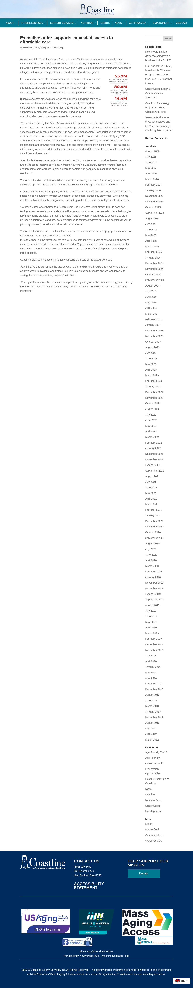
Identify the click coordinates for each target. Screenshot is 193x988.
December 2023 (154, 330)
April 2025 (151, 240)
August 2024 (152, 285)
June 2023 (151, 358)
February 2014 (153, 683)
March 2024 (152, 313)
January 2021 (153, 515)
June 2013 (151, 700)
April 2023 (151, 369)
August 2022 (152, 409)
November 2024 (154, 268)
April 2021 (151, 498)
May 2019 (150, 622)
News (118, 23)
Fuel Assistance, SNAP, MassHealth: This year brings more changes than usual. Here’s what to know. (158, 75)
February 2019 (153, 638)
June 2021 (151, 487)
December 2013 (154, 689)
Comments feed (154, 835)
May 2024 (150, 302)
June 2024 (151, 296)
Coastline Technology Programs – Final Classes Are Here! (157, 107)
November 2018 (154, 650)
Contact (181, 23)
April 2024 (151, 308)
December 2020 (154, 521)
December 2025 (154, 196)
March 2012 (152, 739)
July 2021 (150, 481)
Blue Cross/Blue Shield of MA (96, 951)
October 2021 (153, 465)
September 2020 (154, 538)
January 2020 (153, 577)
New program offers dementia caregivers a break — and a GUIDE (158, 56)
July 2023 (150, 353)
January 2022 (153, 448)
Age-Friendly (152, 757)
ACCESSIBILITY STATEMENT (89, 886)
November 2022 (154, 397)
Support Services (62, 23)
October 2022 (153, 403)
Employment (161, 23)
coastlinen (27, 48)
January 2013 (153, 711)
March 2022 (152, 437)
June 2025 (151, 229)
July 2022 (150, 414)
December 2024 (154, 263)
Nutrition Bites (153, 800)
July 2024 (150, 291)
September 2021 (154, 470)
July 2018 (150, 655)
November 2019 (154, 588)
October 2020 (153, 532)
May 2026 (150, 167)
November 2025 (154, 201)
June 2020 (151, 554)
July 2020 (150, 549)
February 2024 (153, 319)
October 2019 (153, 594)
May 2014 (150, 672)
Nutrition (87, 23)
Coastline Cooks (154, 763)
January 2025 (153, 257)
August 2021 (152, 476)
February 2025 (153, 252)
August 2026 (152, 151)
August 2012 (152, 722)
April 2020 (151, 560)
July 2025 (150, 224)
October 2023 (153, 341)
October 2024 (153, 274)
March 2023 (152, 375)
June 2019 (151, 616)
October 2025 (153, 207)
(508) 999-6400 (82, 866)
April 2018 (151, 661)
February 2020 (153, 571)
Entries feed (152, 829)
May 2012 (150, 728)
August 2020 (152, 543)
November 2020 (154, 526)
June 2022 (151, 420)
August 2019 (152, 605)
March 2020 (152, 566)
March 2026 (152, 179)
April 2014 (151, 678)
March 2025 (152, 246)
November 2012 (154, 717)
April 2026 (151, 173)
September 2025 (154, 212)
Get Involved (137, 23)
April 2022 (151, 431)
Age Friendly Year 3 (156, 752)
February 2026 (153, 184)
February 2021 (153, 510)
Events (105, 23)
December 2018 (154, 644)
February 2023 (153, 381)
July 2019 (150, 610)
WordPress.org (153, 840)
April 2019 (151, 627)
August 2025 (152, 218)
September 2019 (154, 599)
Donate (143, 873)
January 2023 (153, 386)
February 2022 (153, 442)
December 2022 (154, 392)
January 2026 (153, 190)
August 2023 (152, 347)
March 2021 (152, 504)
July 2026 (150, 156)
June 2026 (151, 162)
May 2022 (150, 425)
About (10, 23)
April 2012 (151, 734)
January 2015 (153, 666)
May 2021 (150, 493)
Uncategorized (153, 811)
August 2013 (152, 694)
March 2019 (152, 633)
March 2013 (152, 706)
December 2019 (154, 582)
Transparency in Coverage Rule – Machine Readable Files (96, 955)
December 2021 (154, 453)
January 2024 (153, 324)
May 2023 (150, 364)
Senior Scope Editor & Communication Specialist (157, 93)
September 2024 (154, 280)
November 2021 (154, 459)
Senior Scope (59, 48)
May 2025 (150, 235)
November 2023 (154, 336)
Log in (148, 824)
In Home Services (32, 23)
